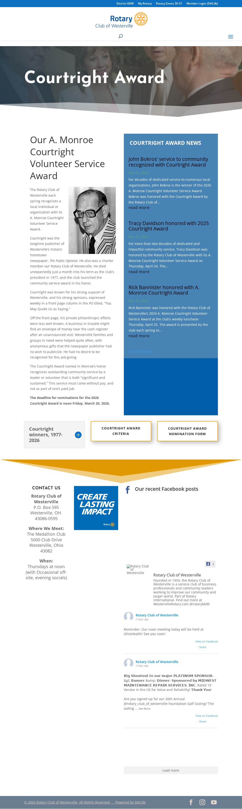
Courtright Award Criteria (121, 431)
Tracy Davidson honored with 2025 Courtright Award (169, 226)
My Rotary (145, 3)
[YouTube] (214, 802)
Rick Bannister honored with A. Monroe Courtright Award (164, 290)
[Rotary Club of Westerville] (138, 569)
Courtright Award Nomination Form (187, 431)
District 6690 (125, 3)
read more (139, 207)
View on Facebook (206, 641)
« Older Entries (140, 351)
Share (202, 647)
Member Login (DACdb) (202, 3)
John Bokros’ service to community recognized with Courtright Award (168, 162)
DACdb (140, 802)
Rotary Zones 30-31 (169, 3)
